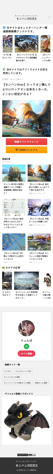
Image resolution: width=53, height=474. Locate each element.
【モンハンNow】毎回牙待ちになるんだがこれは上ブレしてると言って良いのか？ (13, 223)
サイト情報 (26, 353)
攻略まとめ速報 (41, 382)
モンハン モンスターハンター (26, 461)
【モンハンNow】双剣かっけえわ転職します (39, 220)
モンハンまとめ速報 (12, 377)
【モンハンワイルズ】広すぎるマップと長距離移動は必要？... (26, 57)
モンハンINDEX (26, 19)
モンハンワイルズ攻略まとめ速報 (17, 382)
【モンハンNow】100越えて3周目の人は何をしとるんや (14, 256)
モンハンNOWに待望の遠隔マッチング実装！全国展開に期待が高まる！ (14, 188)
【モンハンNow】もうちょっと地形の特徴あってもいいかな (39, 256)
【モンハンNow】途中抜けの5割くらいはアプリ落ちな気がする (39, 187)
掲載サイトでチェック (26, 141)
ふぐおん (7, 371)
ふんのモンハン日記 (23, 371)
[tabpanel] (26, 49)
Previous (5, 46)
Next (47, 46)
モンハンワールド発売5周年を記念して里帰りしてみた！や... (26, 295)
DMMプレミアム (28, 149)
